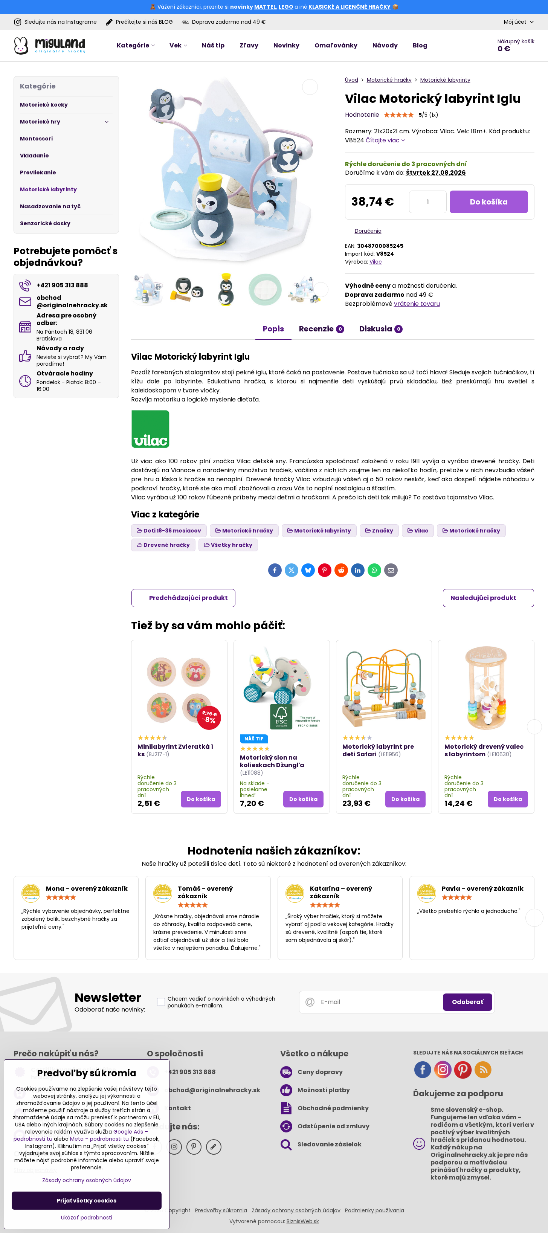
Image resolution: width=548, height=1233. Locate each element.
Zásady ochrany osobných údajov (296, 1210)
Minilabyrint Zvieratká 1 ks (175, 750)
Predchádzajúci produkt (188, 598)
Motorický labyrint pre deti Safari (378, 750)
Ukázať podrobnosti (86, 1217)
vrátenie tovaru (417, 303)
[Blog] (482, 1077)
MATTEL (265, 7)
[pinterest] (463, 1077)
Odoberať (467, 1002)
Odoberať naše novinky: (110, 1009)
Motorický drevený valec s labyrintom (484, 750)
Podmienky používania (374, 1210)
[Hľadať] (464, 45)
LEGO (286, 7)
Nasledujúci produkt (483, 598)
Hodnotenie (362, 114)
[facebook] (422, 1077)
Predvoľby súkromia (221, 1210)
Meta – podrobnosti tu (99, 1139)
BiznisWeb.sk (303, 1221)
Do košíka (489, 202)
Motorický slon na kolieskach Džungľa (272, 761)
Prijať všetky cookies (86, 1200)
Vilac (375, 262)
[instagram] (443, 1077)
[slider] (399, 115)
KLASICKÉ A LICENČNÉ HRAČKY (349, 7)
